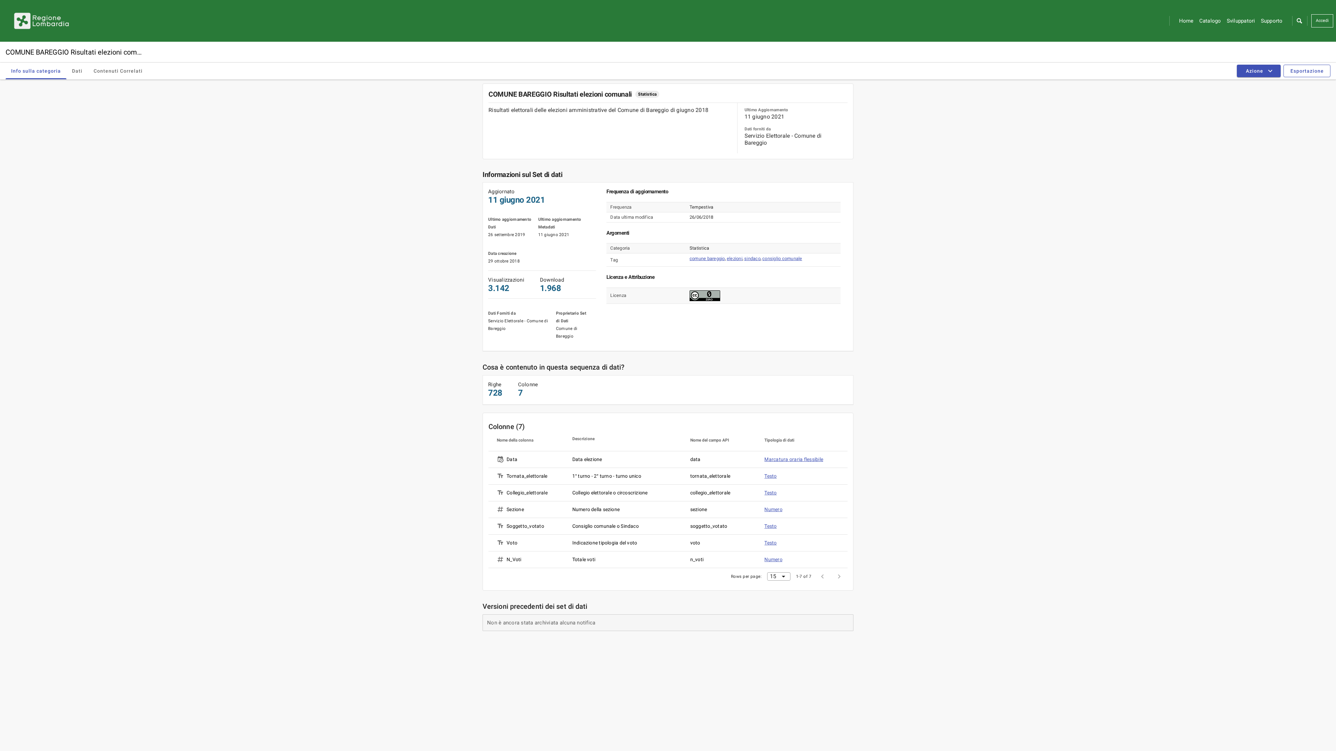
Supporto (1272, 21)
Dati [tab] (77, 71)
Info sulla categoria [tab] (36, 71)
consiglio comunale (782, 258)
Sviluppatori (1241, 21)
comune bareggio (707, 258)
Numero (773, 509)
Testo (770, 476)
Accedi (1322, 20)
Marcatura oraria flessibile (793, 459)
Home (1186, 21)
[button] (1299, 21)
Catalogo (1210, 21)
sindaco (752, 258)
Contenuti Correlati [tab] (118, 71)
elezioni (734, 258)
